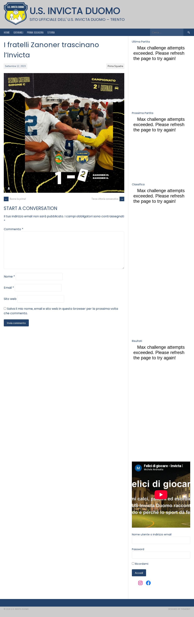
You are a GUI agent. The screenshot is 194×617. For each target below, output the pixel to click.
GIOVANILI (18, 32)
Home (7, 32)
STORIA (51, 32)
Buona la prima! (15, 198)
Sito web (10, 299)
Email (9, 287)
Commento (13, 229)
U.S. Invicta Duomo (75, 11)
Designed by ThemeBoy (179, 609)
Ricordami (141, 564)
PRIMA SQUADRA (35, 32)
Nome (9, 276)
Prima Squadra (115, 66)
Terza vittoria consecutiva (107, 198)
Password (138, 549)
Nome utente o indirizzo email (151, 534)
